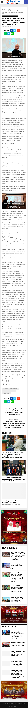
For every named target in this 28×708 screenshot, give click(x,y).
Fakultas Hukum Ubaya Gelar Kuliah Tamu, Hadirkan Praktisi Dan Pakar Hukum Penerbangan (17, 645)
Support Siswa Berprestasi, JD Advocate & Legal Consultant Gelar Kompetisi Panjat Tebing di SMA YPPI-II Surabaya (17, 654)
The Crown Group (7, 393)
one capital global (14, 388)
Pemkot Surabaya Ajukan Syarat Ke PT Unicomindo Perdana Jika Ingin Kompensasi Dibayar (16, 600)
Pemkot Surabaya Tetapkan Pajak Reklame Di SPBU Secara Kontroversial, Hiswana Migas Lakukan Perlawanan (14, 412)
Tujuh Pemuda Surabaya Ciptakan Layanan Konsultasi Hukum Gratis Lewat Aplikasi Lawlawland (13, 479)
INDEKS (16, 16)
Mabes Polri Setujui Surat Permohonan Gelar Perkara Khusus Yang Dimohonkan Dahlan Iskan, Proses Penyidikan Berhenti (14, 424)
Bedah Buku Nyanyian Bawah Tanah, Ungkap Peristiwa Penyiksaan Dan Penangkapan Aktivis (18, 566)
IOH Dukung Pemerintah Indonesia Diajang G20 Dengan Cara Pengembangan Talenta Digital (12, 502)
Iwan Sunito (5, 388)
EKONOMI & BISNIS (6, 16)
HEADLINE (12, 16)
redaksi (6, 26)
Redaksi (16, 706)
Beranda (11, 706)
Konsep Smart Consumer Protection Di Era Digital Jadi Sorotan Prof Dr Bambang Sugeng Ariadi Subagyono (17, 664)
